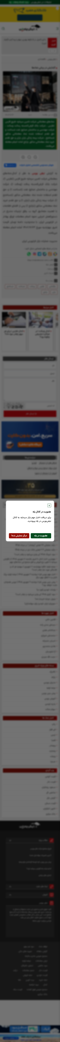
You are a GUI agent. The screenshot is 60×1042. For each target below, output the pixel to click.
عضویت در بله (40, 535)
